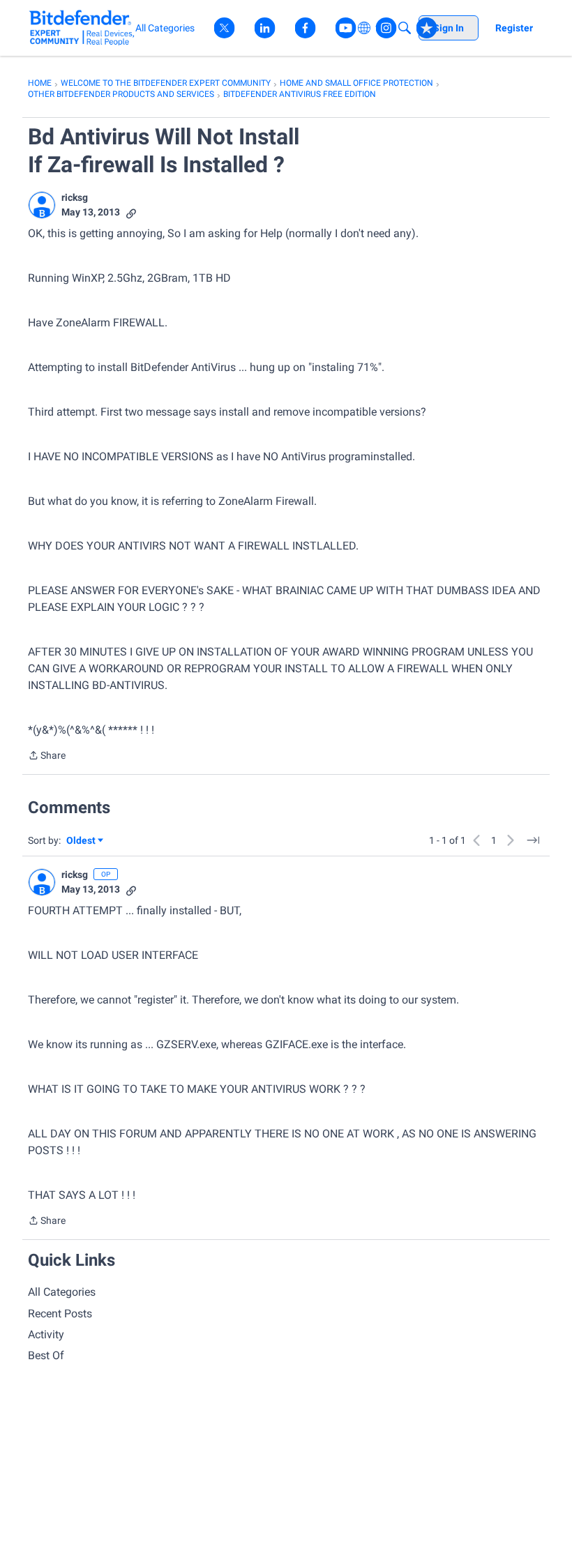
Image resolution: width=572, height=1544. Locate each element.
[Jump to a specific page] (533, 840)
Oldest (81, 841)
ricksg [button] (74, 197)
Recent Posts (60, 1313)
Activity (46, 1334)
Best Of (46, 1355)
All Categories (62, 1292)
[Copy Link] (131, 212)
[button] (42, 205)
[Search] (404, 27)
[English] (82, 27)
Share (47, 757)
